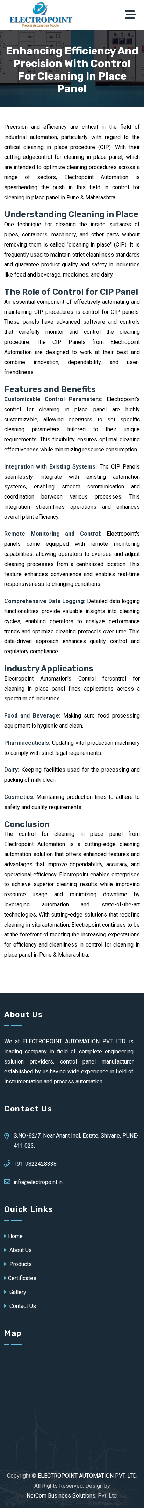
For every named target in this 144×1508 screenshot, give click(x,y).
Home (15, 1236)
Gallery (17, 1292)
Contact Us (22, 1306)
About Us (20, 1250)
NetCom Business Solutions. (61, 1495)
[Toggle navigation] (132, 15)
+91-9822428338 (35, 1164)
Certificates (22, 1278)
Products (20, 1264)
